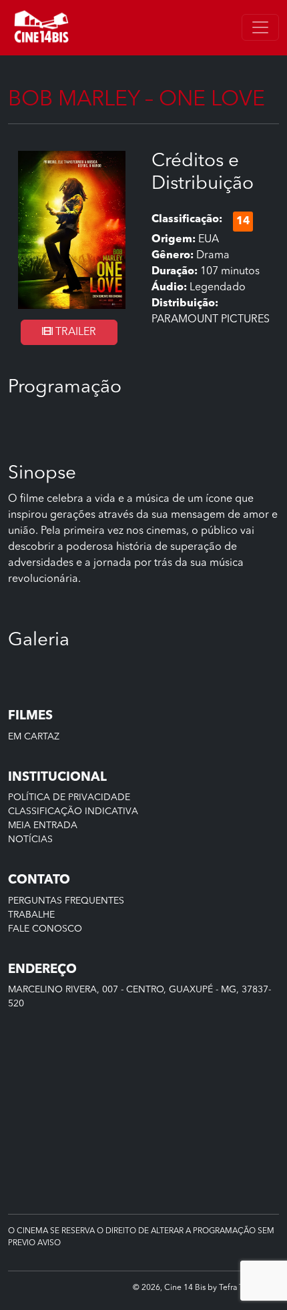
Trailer (74, 332)
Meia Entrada (42, 825)
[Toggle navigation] (260, 27)
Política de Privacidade (69, 797)
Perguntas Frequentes (66, 901)
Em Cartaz (33, 736)
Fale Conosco (45, 929)
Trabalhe (31, 915)
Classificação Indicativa (73, 811)
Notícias (30, 839)
